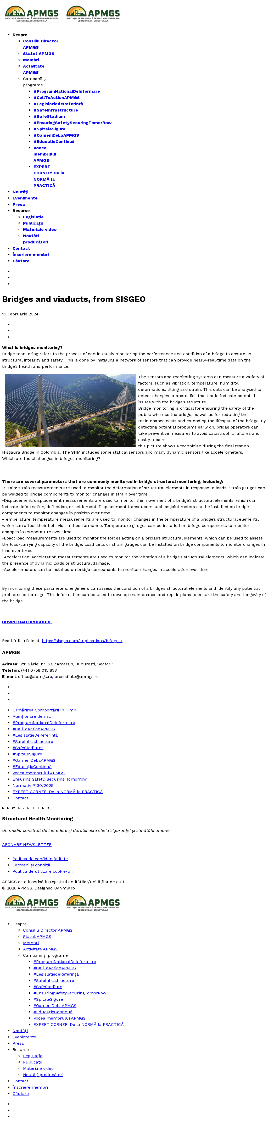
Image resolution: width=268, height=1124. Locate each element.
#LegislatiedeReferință (58, 103)
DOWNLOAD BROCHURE (27, 621)
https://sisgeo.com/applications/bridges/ (82, 640)
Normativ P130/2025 (33, 785)
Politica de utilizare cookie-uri (43, 871)
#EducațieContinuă (54, 141)
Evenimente (25, 198)
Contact (21, 248)
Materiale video (40, 229)
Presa (19, 204)
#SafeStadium (49, 116)
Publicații (33, 223)
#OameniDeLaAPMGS (56, 135)
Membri (31, 59)
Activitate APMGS (40, 949)
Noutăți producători (43, 1074)
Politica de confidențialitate (40, 858)
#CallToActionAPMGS (57, 97)
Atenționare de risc (32, 716)
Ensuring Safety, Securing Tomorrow (50, 779)
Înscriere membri (31, 254)
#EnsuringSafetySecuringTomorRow (72, 122)
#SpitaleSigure (49, 128)
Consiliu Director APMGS (47, 930)
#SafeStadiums (28, 747)
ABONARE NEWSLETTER (27, 844)
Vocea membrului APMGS (45, 154)
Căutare (21, 260)
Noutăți (20, 191)
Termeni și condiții (31, 865)
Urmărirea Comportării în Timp (44, 710)
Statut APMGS (38, 53)
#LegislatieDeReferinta (35, 735)
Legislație (33, 216)
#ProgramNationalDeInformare (67, 91)
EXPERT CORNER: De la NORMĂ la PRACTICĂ (58, 791)
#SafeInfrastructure (56, 110)
